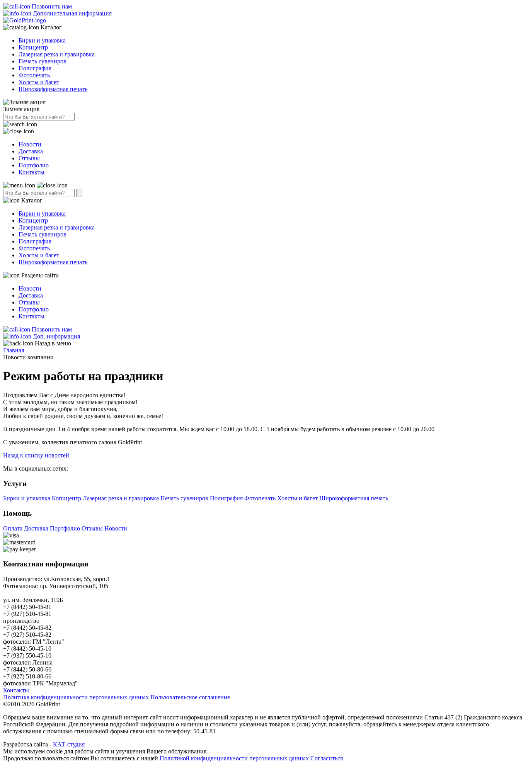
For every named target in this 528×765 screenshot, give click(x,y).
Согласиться (326, 758)
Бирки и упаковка (42, 40)
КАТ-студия (69, 744)
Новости (30, 144)
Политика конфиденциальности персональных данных (76, 697)
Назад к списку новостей (36, 455)
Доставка (31, 151)
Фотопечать (34, 75)
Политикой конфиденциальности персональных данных (234, 758)
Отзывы (29, 158)
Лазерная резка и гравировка (57, 54)
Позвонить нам (51, 6)
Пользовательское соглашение (190, 697)
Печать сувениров (42, 61)
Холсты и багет (39, 82)
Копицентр (33, 47)
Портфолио (34, 165)
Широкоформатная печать (53, 89)
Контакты (31, 172)
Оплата (12, 528)
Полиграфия (35, 68)
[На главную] (24, 20)
